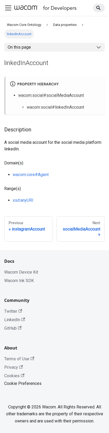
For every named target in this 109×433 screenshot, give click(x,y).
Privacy (11, 367)
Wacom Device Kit (21, 272)
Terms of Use (16, 358)
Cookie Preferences (23, 383)
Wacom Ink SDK (19, 280)
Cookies (12, 375)
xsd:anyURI (23, 200)
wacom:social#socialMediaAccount (51, 95)
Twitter (10, 311)
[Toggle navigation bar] (8, 8)
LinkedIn (12, 319)
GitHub (10, 328)
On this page (19, 47)
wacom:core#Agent (31, 174)
